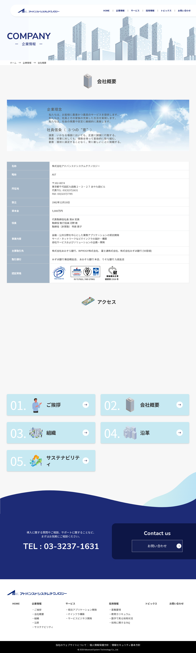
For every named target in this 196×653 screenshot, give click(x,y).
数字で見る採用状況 (122, 618)
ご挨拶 (53, 404)
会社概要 (149, 404)
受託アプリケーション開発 (82, 609)
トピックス (166, 10)
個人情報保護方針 (99, 645)
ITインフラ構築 (76, 614)
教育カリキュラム (120, 614)
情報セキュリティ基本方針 (126, 645)
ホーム (13, 62)
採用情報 (150, 10)
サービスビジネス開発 (80, 618)
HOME (106, 10)
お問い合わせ (184, 10)
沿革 (145, 432)
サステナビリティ (63, 460)
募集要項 (116, 609)
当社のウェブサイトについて (71, 645)
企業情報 (120, 10)
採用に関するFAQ (120, 622)
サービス (135, 10)
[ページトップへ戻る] (189, 644)
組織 (51, 432)
